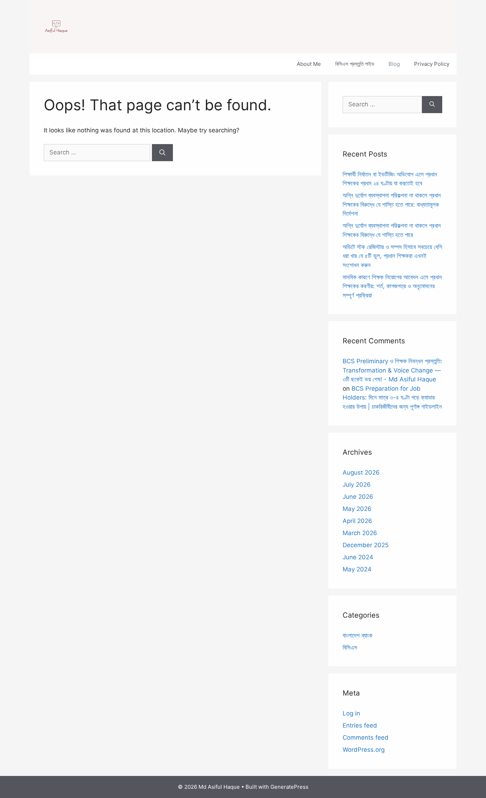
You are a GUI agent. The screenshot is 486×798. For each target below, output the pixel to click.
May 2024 (357, 569)
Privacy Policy (431, 63)
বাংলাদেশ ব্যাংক (358, 635)
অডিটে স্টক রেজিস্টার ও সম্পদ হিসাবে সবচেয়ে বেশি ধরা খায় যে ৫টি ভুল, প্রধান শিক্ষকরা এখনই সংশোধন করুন (392, 256)
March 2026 (360, 533)
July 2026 (357, 484)
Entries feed (360, 725)
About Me (309, 63)
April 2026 (357, 520)
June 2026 (358, 496)
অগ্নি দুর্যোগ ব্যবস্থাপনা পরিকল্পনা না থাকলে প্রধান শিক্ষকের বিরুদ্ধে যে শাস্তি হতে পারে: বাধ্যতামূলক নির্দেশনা (392, 204)
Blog (394, 63)
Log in (351, 713)
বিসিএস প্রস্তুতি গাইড (354, 63)
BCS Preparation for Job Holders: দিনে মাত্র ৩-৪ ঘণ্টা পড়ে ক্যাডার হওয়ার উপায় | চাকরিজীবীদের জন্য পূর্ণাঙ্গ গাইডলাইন (392, 397)
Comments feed (366, 737)
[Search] (162, 152)
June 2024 (358, 557)
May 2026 (357, 508)
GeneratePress (289, 786)
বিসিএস (350, 647)
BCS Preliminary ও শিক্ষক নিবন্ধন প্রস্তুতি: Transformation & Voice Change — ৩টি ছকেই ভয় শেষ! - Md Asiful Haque (392, 370)
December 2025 (366, 545)
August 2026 (361, 472)
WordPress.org (364, 749)
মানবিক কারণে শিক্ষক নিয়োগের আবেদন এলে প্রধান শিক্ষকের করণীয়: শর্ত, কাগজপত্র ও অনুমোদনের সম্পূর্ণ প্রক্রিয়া (392, 286)
